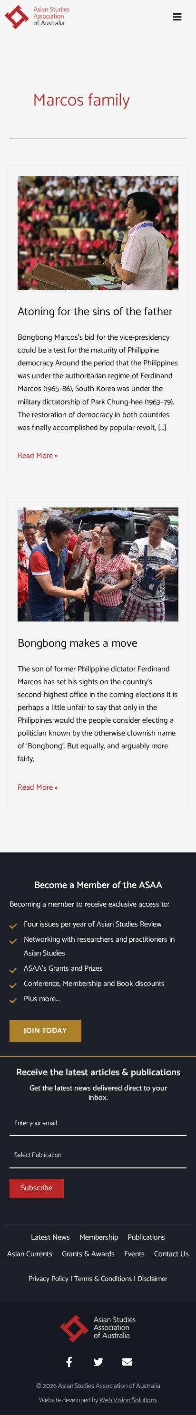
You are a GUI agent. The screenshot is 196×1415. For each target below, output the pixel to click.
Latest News (50, 1237)
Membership (98, 1237)
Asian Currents (29, 1254)
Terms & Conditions (103, 1279)
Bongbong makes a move (77, 643)
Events (134, 1254)
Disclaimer (152, 1279)
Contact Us (171, 1254)
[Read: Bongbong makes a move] (98, 564)
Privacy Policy (49, 1279)
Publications (146, 1237)
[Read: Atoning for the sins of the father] (98, 232)
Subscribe (36, 1188)
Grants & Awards (88, 1254)
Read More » (38, 455)
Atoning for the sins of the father (95, 312)
